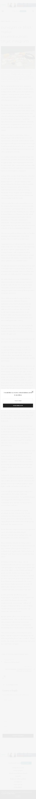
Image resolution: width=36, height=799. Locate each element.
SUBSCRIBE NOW (18, 405)
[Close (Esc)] (32, 392)
